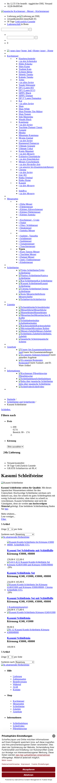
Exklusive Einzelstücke (29, 156)
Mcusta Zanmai (26, 138)
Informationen (13, 370)
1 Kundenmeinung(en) (17, 607)
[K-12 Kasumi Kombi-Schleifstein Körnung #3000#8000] (31, 632)
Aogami (22, 130)
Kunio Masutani (26, 151)
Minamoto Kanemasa (28, 135)
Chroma (22, 169)
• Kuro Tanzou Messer (29, 251)
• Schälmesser (25, 238)
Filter (4, 519)
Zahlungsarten (19, 679)
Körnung (11, 441)
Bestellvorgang (20, 681)
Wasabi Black (25, 119)
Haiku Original (26, 177)
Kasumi (22, 183)
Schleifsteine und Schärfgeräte (21, 402)
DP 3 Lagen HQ (26, 87)
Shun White (24, 109)
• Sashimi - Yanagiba (28, 236)
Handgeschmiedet (27, 58)
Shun (21, 106)
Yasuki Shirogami (27, 85)
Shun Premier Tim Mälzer (31, 111)
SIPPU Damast (26, 95)
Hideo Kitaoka (25, 64)
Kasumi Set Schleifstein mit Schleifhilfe (30, 550)
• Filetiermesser (26, 206)
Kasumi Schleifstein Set (21, 572)
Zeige (3, 529)
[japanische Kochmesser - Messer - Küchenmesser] (25, 11)
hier (6, 509)
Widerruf (17, 684)
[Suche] (30, 29)
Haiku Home (25, 180)
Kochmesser (12, 56)
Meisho (22, 132)
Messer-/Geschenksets (29, 161)
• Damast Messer (26, 257)
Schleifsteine (13, 267)
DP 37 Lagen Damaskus (30, 98)
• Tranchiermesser (27, 246)
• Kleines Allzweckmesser (31, 209)
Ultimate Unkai (26, 148)
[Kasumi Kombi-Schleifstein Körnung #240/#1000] (31, 612)
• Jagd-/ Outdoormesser (29, 259)
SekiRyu (23, 191)
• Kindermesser (26, 262)
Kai (20, 101)
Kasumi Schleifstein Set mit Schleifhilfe (30, 598)
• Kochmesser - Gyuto (29, 220)
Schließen (6, 409)
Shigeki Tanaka (26, 74)
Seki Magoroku (26, 117)
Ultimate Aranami (27, 146)
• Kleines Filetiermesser (29, 212)
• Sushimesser (25, 241)
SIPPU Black (25, 93)
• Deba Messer (25, 204)
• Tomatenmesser (26, 243)
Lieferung (17, 676)
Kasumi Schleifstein (18, 618)
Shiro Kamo (24, 66)
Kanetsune (23, 122)
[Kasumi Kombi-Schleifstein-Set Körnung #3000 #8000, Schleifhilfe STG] (31, 544)
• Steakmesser (25, 228)
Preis (9, 421)
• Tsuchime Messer (27, 254)
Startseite (11, 399)
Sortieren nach (7, 534)
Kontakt (16, 689)
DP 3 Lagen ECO (27, 90)
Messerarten (12, 199)
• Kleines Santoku (27, 214)
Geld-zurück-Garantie (25, 21)
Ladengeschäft (14, 24)
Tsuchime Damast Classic (30, 127)
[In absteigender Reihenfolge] (15, 537)
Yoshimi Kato (25, 69)
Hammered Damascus (29, 143)
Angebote (11, 347)
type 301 (23, 175)
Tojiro (21, 79)
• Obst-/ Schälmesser (28, 225)
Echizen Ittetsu (25, 72)
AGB (15, 687)
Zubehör (11, 304)
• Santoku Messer (27, 230)
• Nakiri (22, 222)
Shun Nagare (25, 114)
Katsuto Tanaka (26, 77)
